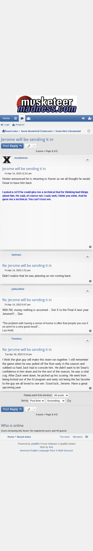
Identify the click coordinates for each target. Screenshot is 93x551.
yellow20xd (17, 289)
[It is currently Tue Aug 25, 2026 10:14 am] (88, 131)
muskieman (21, 158)
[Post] (3, 173)
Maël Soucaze (65, 450)
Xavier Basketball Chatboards (37, 131)
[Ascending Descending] (56, 401)
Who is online (12, 425)
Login (7, 124)
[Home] (46, 104)
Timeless (16, 338)
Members (29, 119)
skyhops (16, 254)
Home (6, 118)
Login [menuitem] (84, 119)
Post (10, 146)
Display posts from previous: (38, 395)
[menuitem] (77, 437)
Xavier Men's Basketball (68, 131)
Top (90, 247)
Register (20, 124)
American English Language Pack (37, 450)
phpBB (34, 443)
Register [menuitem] (90, 119)
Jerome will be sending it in (27, 139)
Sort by (25, 400)
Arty (51, 447)
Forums (23, 119)
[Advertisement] (46, 46)
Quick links (16, 119)
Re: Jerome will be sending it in (27, 265)
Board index (11, 131)
